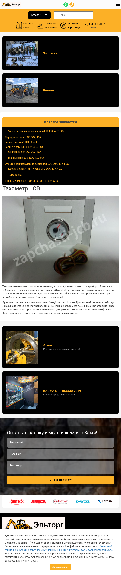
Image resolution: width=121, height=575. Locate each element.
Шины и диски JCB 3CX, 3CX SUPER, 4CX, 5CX (31, 181)
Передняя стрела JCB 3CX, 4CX (23, 137)
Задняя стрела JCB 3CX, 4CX (21, 142)
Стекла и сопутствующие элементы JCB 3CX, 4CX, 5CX (37, 163)
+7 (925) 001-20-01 (94, 24)
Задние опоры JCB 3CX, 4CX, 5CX (24, 146)
